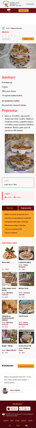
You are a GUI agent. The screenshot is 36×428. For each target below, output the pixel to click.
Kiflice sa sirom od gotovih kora (17, 214)
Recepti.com (3, 415)
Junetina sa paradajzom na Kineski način (18, 218)
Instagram (23, 420)
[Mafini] (19, 153)
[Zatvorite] (1, 4)
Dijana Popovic (16, 28)
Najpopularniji (26, 208)
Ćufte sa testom (11, 233)
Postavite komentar (26, 366)
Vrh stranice (17, 404)
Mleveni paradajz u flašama (15, 225)
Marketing (9, 416)
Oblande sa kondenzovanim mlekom (9, 314)
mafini (19, 197)
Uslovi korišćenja (28, 414)
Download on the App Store (12, 409)
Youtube (17, 420)
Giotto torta (26, 314)
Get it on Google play (24, 409)
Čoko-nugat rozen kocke (9, 285)
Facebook (5, 420)
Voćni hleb (9, 258)
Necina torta (26, 285)
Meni (18, 425)
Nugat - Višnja (9, 342)
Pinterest (30, 420)
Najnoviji (10, 208)
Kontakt (15, 416)
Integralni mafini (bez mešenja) (16, 222)
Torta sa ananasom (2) (13, 229)
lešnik (9, 197)
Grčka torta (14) (26, 342)
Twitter (12, 420)
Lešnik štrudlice (26, 258)
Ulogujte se (23, 10)
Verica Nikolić (15, 390)
